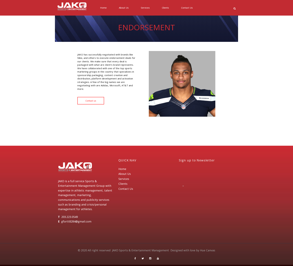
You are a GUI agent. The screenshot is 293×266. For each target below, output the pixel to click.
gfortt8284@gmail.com (76, 221)
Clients (165, 7)
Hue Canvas (207, 250)
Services (145, 7)
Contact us (90, 100)
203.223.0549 (69, 217)
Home (103, 7)
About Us (124, 7)
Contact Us (187, 7)
